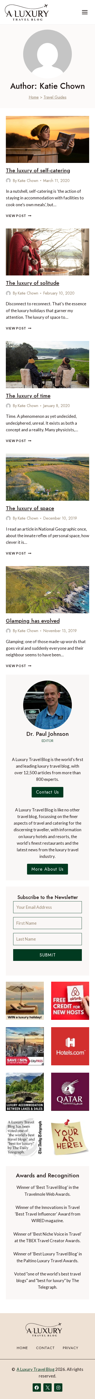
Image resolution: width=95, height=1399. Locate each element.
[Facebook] (37, 1387)
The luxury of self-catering (38, 170)
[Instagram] (58, 1387)
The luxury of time (28, 395)
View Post (18, 216)
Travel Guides (55, 97)
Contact (45, 1348)
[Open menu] (84, 12)
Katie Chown (28, 180)
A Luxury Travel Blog (36, 1369)
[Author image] (8, 180)
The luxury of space (30, 508)
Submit (47, 955)
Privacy (70, 1348)
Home (34, 97)
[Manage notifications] (82, 1386)
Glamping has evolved (33, 621)
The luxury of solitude (32, 283)
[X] (47, 1387)
